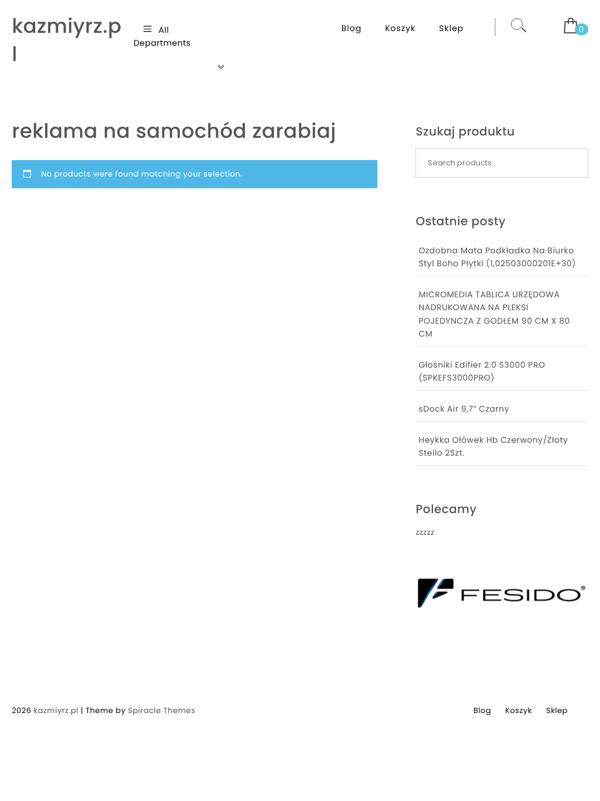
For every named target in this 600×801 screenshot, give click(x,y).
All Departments (162, 36)
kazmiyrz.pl (66, 40)
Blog (352, 28)
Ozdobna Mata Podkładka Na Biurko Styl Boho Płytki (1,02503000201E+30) (497, 257)
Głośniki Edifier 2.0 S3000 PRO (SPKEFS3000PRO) (481, 371)
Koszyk (400, 28)
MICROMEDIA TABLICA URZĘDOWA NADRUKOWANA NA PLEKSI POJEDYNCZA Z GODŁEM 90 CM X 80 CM (494, 314)
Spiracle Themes (161, 710)
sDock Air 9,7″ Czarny (463, 409)
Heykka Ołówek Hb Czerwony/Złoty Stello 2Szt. (493, 446)
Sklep (451, 28)
